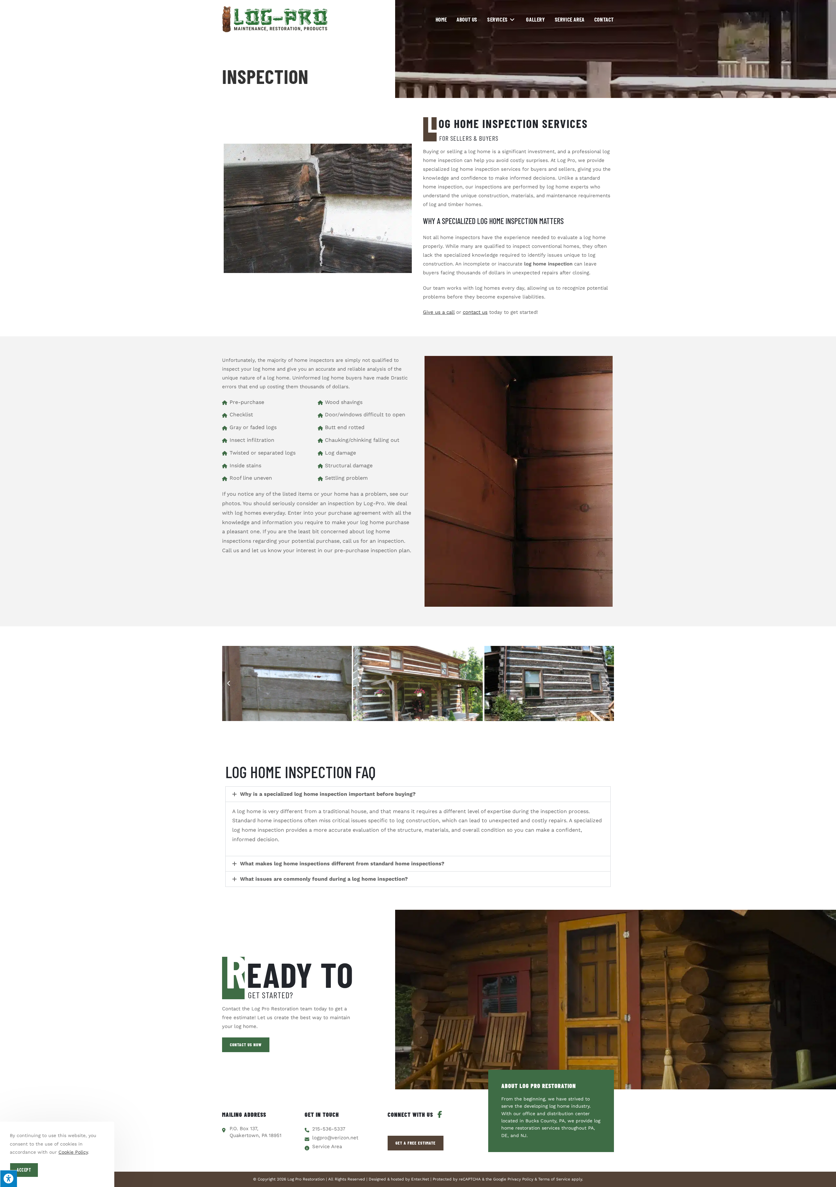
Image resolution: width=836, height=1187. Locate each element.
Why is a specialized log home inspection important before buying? (328, 794)
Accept (24, 1170)
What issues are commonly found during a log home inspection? (324, 879)
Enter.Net (420, 1179)
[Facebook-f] (439, 1114)
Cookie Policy (73, 1152)
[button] (228, 683)
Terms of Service (554, 1179)
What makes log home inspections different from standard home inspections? (342, 863)
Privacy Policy (520, 1179)
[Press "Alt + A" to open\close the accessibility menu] (8, 1178)
